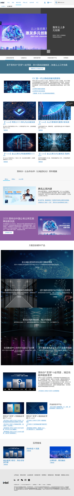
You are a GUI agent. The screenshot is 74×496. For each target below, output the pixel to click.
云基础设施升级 (10, 58)
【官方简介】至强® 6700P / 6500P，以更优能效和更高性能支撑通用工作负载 (13, 421)
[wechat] (22, 480)
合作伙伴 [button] (32, 2)
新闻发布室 (51, 475)
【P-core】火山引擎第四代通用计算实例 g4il (53, 123)
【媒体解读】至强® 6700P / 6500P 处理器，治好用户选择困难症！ (13, 432)
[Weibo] (18, 480)
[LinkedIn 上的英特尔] (14, 480)
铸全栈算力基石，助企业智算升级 (13, 461)
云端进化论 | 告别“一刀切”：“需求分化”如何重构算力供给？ (53, 202)
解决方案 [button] (18, 2)
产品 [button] (8, 2)
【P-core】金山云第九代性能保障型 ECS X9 (19, 155)
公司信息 (16, 475)
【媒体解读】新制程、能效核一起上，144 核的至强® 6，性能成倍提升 (36, 428)
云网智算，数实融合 (57, 460)
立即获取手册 (8, 232)
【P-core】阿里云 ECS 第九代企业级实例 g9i (19, 123)
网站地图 (57, 475)
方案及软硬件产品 (52, 58)
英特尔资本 (23, 475)
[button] (37, 132)
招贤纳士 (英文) (65, 475)
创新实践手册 (37, 58)
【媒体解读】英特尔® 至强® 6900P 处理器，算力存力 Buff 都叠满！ (13, 428)
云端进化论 (24, 58)
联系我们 (44, 475)
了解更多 (5, 130)
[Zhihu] (29, 480)
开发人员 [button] (25, 2)
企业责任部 (30, 475)
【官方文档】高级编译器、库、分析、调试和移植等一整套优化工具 (60, 407)
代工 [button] (37, 2)
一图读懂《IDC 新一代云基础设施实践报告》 (43, 93)
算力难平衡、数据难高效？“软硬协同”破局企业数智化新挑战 (53, 200)
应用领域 (66, 58)
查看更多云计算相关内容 (37, 68)
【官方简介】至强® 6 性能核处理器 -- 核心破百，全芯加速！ (13, 424)
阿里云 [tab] (13, 179)
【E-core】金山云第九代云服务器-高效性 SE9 (54, 155)
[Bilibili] (25, 480)
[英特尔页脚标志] (6, 482)
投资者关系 (37, 475)
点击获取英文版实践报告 (38, 91)
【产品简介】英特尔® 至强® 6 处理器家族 (48, 391)
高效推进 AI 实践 (32, 448)
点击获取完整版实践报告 (38, 89)
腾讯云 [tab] (6, 179)
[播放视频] (19, 381)
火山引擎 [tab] (21, 179)
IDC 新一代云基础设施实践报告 (46, 78)
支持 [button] (13, 2)
